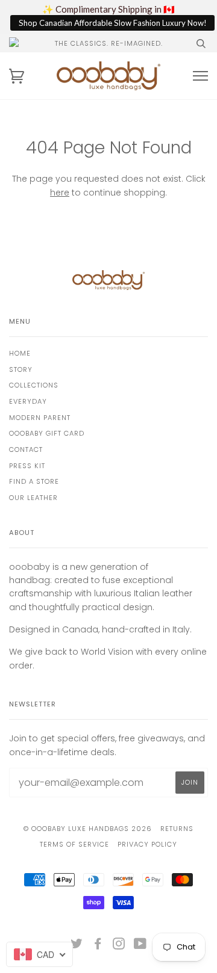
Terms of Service (74, 844)
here (59, 193)
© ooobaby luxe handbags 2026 (88, 828)
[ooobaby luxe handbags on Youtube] (140, 946)
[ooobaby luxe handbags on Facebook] (98, 946)
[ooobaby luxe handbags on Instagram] (119, 946)
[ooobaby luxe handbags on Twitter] (77, 946)
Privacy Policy (147, 844)
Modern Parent (40, 417)
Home (20, 353)
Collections (33, 385)
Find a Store (34, 481)
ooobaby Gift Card (46, 433)
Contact (26, 449)
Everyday (28, 401)
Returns (176, 828)
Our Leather (33, 497)
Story (21, 369)
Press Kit (27, 466)
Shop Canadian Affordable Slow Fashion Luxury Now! (113, 23)
